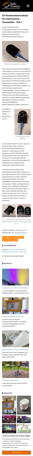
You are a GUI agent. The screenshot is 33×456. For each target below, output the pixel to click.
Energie (5, 237)
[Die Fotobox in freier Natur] (15, 370)
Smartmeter (6, 240)
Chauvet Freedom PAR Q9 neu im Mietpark (15, 288)
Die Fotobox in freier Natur (10, 380)
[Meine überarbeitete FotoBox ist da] (15, 306)
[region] (16, 444)
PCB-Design (20, 237)
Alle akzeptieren (16, 452)
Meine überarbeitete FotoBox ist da (13, 316)
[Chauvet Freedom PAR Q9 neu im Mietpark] (15, 278)
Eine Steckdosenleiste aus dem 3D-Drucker (15, 349)
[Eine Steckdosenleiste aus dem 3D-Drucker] (15, 339)
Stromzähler (14, 240)
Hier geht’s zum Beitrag (19, 232)
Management (11, 237)
